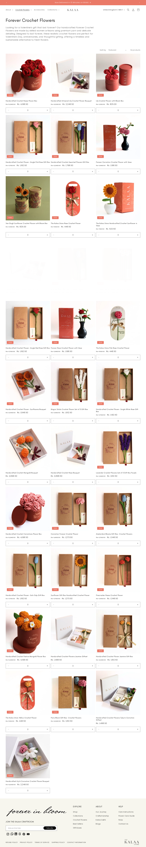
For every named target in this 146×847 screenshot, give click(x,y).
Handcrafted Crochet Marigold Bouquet (22, 473)
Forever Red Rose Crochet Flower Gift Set (22, 289)
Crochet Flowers (80, 820)
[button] (9, 9)
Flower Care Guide (127, 816)
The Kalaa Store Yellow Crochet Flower (21, 718)
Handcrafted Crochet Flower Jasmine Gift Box (114, 656)
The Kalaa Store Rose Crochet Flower (66, 223)
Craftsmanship (102, 816)
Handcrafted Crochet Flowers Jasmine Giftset (69, 656)
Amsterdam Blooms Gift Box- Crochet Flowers (114, 534)
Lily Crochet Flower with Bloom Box (110, 101)
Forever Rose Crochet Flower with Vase (66, 348)
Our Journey (101, 812)
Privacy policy (26, 842)
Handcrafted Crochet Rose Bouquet (65, 473)
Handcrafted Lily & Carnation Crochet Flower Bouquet (27, 781)
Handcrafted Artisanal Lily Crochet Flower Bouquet (71, 101)
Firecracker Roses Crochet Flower (109, 595)
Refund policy (12, 842)
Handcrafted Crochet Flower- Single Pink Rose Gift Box (28, 162)
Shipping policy (58, 842)
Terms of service (42, 842)
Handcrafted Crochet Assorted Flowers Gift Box (70, 162)
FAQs (121, 820)
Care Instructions (126, 812)
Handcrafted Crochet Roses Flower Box (21, 101)
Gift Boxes (77, 828)
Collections (78, 816)
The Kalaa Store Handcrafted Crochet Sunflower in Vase (116, 224)
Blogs (98, 824)
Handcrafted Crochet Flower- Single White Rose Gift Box (117, 410)
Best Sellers (78, 824)
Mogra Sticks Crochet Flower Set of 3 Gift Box (69, 409)
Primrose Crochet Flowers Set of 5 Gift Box (113, 289)
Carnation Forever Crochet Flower (64, 534)
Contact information (76, 842)
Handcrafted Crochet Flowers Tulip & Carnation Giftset (115, 719)
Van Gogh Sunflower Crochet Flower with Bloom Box (27, 223)
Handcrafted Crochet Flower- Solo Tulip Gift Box (25, 595)
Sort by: (103, 50)
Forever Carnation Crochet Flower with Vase (114, 162)
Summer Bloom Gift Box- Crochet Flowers (67, 289)
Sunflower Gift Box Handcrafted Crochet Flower (70, 595)
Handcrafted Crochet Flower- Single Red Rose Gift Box (28, 348)
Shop (75, 812)
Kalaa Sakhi (101, 820)
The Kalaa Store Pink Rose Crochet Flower (112, 348)
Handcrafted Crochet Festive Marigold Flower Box (26, 656)
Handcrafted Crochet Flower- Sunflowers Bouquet (26, 409)
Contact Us (123, 824)
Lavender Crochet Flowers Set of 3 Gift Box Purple (116, 473)
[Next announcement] (139, 2)
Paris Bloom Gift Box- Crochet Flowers (66, 718)
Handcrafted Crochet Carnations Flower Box (24, 534)
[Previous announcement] (6, 2)
